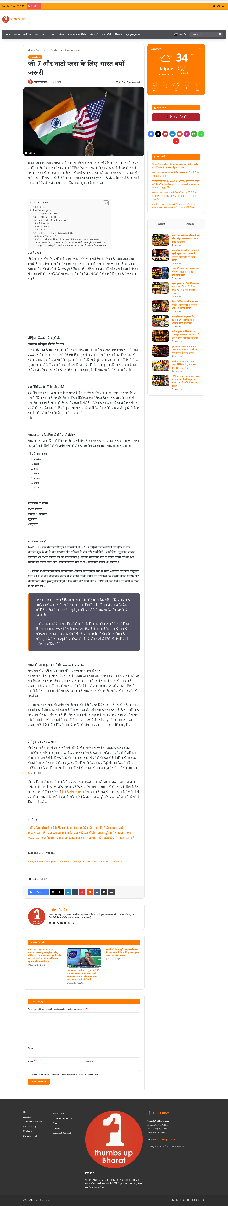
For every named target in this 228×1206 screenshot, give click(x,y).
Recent (161, 223)
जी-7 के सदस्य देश (43, 223)
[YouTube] (65, 923)
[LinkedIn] (68, 892)
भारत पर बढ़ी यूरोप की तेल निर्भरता (48, 214)
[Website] (50, 923)
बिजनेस (118, 34)
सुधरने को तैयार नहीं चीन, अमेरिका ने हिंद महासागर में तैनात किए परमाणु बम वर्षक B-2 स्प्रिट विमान (122, 952)
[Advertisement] (84, 305)
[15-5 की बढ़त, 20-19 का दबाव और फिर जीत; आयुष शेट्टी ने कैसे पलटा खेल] (160, 273)
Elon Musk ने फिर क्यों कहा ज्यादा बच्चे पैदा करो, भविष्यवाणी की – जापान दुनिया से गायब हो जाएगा (71, 242)
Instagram (79, 862)
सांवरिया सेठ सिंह (40, 82)
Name (31, 1048)
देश (15, 34)
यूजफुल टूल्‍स (131, 34)
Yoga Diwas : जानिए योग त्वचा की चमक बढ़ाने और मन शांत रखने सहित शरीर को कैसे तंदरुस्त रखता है (73, 246)
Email (31, 1061)
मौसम (61, 34)
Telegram (51, 862)
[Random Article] (218, 6)
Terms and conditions (32, 1122)
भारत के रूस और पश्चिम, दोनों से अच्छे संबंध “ (52, 220)
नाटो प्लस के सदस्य (43, 226)
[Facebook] (54, 923)
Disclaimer (28, 1131)
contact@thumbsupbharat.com (164, 1139)
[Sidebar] (223, 6)
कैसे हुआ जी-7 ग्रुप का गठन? (46, 236)
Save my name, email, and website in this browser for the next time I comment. (65, 1074)
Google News (35, 862)
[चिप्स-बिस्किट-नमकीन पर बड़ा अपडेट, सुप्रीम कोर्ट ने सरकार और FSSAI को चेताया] (160, 306)
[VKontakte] (97, 892)
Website (89, 1061)
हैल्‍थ (52, 34)
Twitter (92, 862)
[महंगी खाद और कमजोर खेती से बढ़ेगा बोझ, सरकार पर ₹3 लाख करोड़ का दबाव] (160, 240)
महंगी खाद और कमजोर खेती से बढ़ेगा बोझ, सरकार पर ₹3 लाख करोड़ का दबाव (185, 239)
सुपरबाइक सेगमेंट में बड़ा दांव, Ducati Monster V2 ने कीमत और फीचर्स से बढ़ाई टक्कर (184, 350)
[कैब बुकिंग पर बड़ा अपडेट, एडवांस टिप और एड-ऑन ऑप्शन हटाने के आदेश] (160, 321)
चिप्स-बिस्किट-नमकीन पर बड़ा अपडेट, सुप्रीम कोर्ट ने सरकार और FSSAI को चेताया (185, 305)
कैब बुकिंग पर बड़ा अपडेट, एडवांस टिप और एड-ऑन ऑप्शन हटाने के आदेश (183, 320)
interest (104, 862)
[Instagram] (72, 923)
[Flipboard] (176, 141)
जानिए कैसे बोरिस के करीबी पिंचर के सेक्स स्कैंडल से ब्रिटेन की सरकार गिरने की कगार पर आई (68, 239)
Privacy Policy (29, 1126)
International (42, 50)
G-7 (30, 773)
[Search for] (220, 34)
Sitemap (56, 1128)
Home (7, 34)
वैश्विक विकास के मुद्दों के (41, 210)
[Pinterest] (82, 892)
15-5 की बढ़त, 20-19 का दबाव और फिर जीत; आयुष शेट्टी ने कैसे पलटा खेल (185, 272)
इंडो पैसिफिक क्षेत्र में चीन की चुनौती (48, 217)
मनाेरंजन (27, 34)
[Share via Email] (104, 892)
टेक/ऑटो (106, 34)
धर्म (36, 34)
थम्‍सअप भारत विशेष (77, 34)
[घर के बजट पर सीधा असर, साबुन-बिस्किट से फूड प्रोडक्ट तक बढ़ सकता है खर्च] (160, 365)
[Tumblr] (75, 892)
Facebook (64, 862)
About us (27, 1117)
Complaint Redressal (62, 1133)
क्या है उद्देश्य (41, 207)
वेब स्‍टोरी (94, 34)
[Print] (111, 892)
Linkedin (117, 862)
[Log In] (214, 6)
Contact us (57, 1123)
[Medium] (194, 134)
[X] (58, 923)
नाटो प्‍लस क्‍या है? (42, 230)
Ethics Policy (58, 1113)
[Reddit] (90, 892)
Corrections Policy (31, 1136)
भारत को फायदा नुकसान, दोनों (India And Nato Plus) (55, 233)
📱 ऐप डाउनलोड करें (176, 117)
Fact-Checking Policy (62, 1118)
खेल (44, 34)
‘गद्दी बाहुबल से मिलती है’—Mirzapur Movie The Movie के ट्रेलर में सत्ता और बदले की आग (186, 335)
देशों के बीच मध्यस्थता (73, 792)
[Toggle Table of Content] (104, 203)
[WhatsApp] (201, 134)
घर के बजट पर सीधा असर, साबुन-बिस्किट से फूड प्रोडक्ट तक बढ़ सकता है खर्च (184, 364)
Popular (190, 223)
